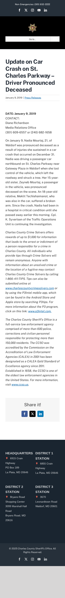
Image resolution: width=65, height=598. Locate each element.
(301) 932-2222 (42, 4)
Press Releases (33, 97)
